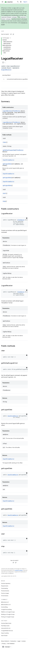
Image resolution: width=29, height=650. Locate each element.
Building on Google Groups (7, 614)
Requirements (4, 586)
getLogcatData (7, 164)
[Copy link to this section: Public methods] (16, 346)
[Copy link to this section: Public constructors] (20, 209)
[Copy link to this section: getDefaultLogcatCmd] (18, 363)
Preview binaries (5, 590)
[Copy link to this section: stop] (6, 546)
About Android (5, 641)
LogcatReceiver (7, 111)
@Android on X (5, 602)
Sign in (25, 2)
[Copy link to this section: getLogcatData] (13, 410)
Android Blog (4, 607)
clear (4, 142)
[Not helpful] (13, 34)
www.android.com (5, 628)
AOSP (2, 31)
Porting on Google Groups (7, 617)
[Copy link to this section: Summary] (11, 102)
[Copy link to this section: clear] (6, 351)
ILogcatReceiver (6, 69)
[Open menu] (2, 2)
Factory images (5, 593)
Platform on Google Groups (8, 612)
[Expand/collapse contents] (10, 38)
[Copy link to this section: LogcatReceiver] (14, 214)
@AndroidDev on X (6, 604)
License (24, 641)
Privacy (4, 643)
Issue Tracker (4, 635)
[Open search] (18, 2)
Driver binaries (4, 595)
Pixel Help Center (5, 625)
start (4, 193)
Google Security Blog (6, 609)
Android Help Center (6, 623)
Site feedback (10, 643)
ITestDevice (16, 111)
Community (13, 641)
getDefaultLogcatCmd (9, 150)
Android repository (5, 583)
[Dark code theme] (27, 218)
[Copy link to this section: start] (6, 534)
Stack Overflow (5, 633)
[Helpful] (11, 34)
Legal (18, 641)
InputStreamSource (8, 160)
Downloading (4, 588)
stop (4, 201)
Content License (19, 570)
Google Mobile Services (7, 630)
